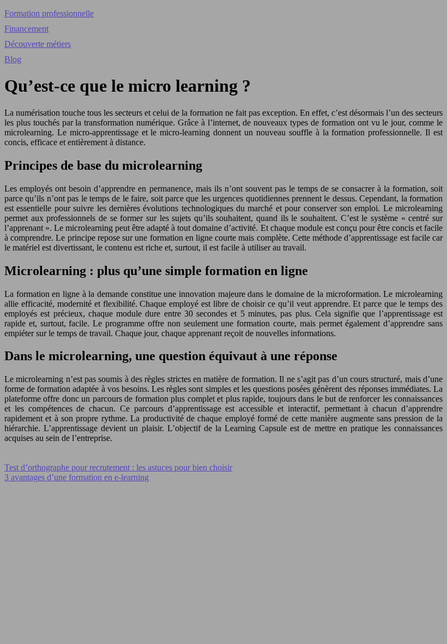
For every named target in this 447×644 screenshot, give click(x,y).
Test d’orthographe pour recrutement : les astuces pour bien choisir (118, 467)
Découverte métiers (37, 44)
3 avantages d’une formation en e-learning (76, 477)
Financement (26, 28)
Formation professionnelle (49, 13)
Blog (12, 59)
